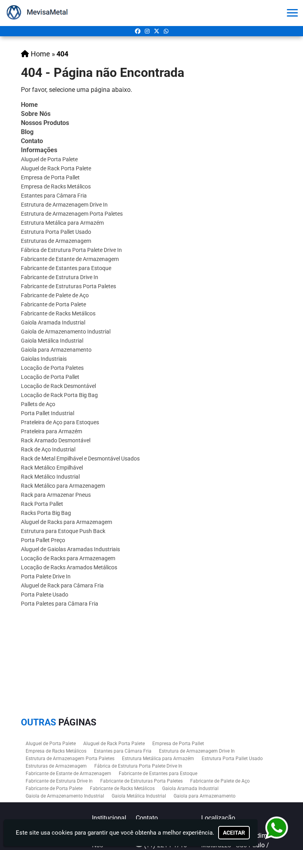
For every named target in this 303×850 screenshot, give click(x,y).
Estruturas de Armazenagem (56, 241)
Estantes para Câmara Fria (54, 195)
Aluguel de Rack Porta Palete (56, 168)
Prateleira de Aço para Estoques (60, 422)
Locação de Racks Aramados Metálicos (69, 567)
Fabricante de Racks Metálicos (58, 313)
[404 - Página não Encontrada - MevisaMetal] (39, 13)
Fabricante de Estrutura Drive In (59, 277)
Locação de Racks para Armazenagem (68, 558)
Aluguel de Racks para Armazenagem (66, 522)
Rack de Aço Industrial (48, 449)
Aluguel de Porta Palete (49, 159)
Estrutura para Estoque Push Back (63, 531)
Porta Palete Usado (44, 594)
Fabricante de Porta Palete (53, 304)
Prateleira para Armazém (51, 431)
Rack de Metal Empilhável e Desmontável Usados (80, 458)
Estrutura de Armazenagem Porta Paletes (72, 214)
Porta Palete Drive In (46, 576)
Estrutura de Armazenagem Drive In (64, 204)
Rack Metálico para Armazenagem (63, 486)
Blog (27, 132)
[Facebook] (137, 31)
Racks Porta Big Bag (46, 513)
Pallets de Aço (38, 404)
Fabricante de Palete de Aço (55, 295)
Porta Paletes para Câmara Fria (59, 603)
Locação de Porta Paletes (52, 368)
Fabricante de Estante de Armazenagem (70, 259)
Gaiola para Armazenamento (56, 350)
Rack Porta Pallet (42, 504)
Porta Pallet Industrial (47, 413)
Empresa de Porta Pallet (50, 177)
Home (29, 104)
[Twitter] (156, 31)
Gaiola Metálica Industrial (52, 340)
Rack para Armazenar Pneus (56, 495)
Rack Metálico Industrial (50, 476)
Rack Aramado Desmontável (55, 440)
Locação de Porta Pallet (50, 377)
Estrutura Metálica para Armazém (62, 223)
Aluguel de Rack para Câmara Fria (62, 585)
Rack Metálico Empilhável (52, 467)
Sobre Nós (35, 113)
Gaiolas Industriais (44, 359)
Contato (32, 141)
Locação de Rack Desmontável (58, 386)
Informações (39, 150)
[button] (292, 13)
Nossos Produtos (45, 123)
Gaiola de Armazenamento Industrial (65, 331)
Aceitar (234, 832)
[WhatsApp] (166, 31)
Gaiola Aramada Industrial (53, 322)
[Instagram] (147, 31)
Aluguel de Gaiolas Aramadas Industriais (70, 549)
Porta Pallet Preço (43, 540)
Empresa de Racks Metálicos (56, 186)
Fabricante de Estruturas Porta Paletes (68, 286)
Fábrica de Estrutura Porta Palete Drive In (71, 250)
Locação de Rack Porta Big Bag (59, 395)
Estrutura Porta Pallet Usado (56, 232)
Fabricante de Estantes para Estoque (66, 268)
